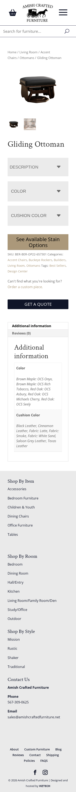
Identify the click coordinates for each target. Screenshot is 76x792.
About (14, 749)
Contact (35, 755)
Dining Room (18, 573)
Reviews (18, 755)
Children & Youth (21, 507)
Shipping (52, 755)
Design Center (18, 271)
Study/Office (17, 609)
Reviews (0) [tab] (21, 333)
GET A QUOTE (38, 304)
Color (18, 191)
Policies (29, 761)
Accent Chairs (17, 260)
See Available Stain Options (38, 242)
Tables (13, 534)
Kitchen (14, 591)
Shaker (13, 657)
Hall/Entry (15, 582)
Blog (58, 749)
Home (12, 52)
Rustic (12, 648)
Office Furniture (20, 525)
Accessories (17, 489)
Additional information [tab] (31, 326)
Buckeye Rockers (40, 260)
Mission (14, 639)
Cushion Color (28, 215)
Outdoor (14, 618)
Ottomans (27, 58)
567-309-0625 (18, 702)
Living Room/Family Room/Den (32, 600)
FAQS (44, 761)
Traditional (16, 666)
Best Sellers (57, 266)
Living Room (28, 52)
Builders (60, 260)
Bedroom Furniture (23, 498)
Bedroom (15, 564)
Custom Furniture (37, 749)
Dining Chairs (18, 516)
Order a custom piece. (25, 287)
